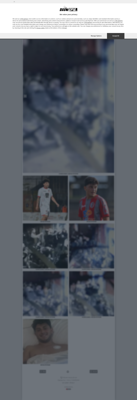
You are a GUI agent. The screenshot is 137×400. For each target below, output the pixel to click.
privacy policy (40, 28)
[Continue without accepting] (14, 1)
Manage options (96, 36)
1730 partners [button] (24, 19)
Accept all (115, 36)
